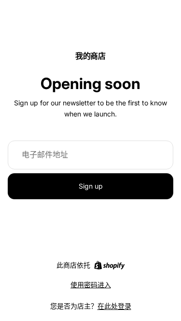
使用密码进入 (90, 285)
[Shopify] (109, 265)
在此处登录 (114, 306)
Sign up (91, 186)
